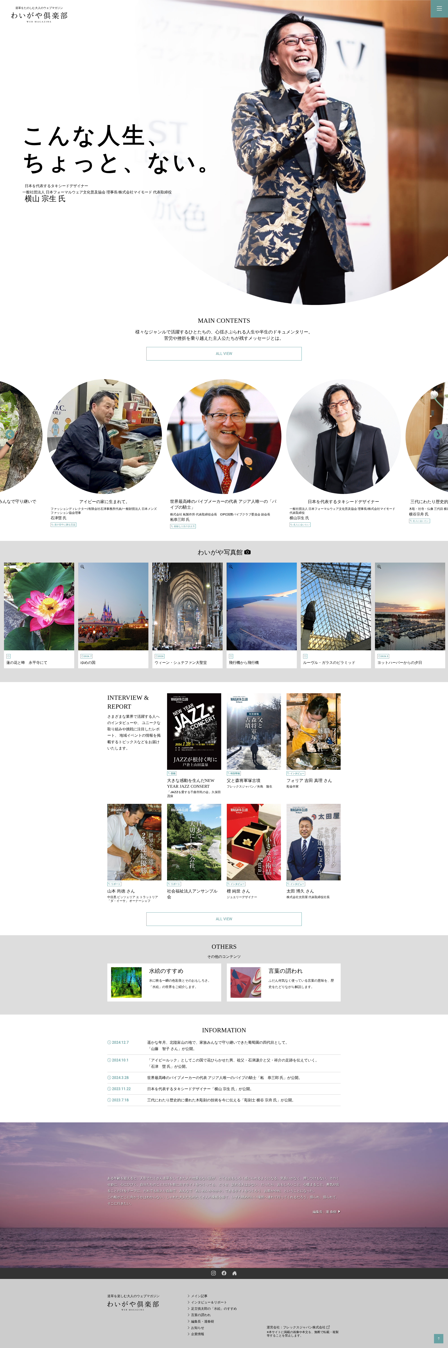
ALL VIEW (224, 353)
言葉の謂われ (200, 1315)
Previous (7, 432)
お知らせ (197, 1328)
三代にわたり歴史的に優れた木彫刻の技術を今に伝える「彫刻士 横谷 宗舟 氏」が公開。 (221, 1100)
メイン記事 (198, 1296)
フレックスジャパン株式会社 (304, 1327)
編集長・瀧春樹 (202, 1321)
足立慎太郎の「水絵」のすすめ (213, 1309)
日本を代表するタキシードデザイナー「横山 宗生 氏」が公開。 (200, 1089)
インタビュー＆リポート (208, 1302)
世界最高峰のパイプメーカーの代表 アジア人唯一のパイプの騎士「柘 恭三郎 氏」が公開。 (224, 1077)
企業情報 (197, 1334)
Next (435, 432)
